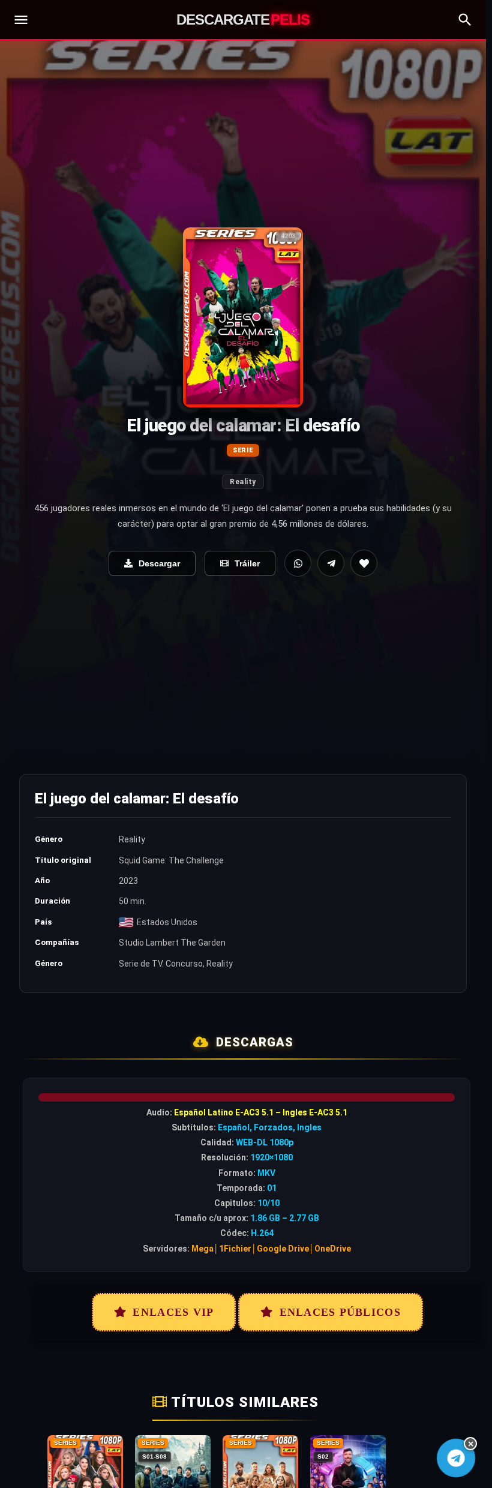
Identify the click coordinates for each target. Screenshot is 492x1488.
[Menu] (21, 20)
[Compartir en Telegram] (330, 563)
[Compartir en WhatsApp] (297, 563)
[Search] (465, 20)
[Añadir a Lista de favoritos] (363, 563)
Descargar (159, 563)
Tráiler (247, 563)
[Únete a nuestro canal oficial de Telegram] (456, 1458)
